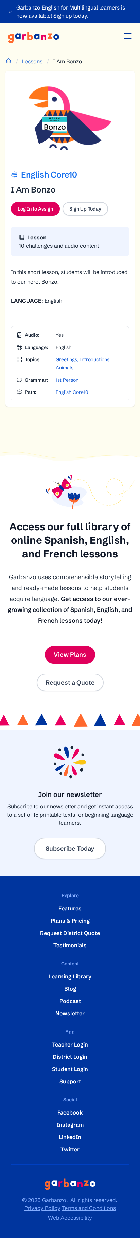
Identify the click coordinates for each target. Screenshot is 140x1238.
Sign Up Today (85, 209)
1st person (67, 380)
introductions (94, 359)
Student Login (70, 1069)
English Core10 (72, 392)
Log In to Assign (39, 210)
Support (70, 1081)
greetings (66, 359)
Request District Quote (70, 933)
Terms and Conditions (89, 1208)
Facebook (70, 1112)
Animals (64, 368)
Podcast (70, 1001)
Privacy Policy (42, 1208)
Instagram (70, 1124)
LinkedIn (70, 1137)
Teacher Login (70, 1044)
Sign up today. (70, 15)
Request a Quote (70, 682)
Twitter (70, 1149)
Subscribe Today (70, 848)
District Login (70, 1056)
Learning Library (70, 976)
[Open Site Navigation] (128, 36)
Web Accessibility (70, 1217)
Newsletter (70, 1013)
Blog (70, 988)
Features (70, 908)
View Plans (70, 654)
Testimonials (70, 945)
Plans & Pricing (70, 920)
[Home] (33, 37)
